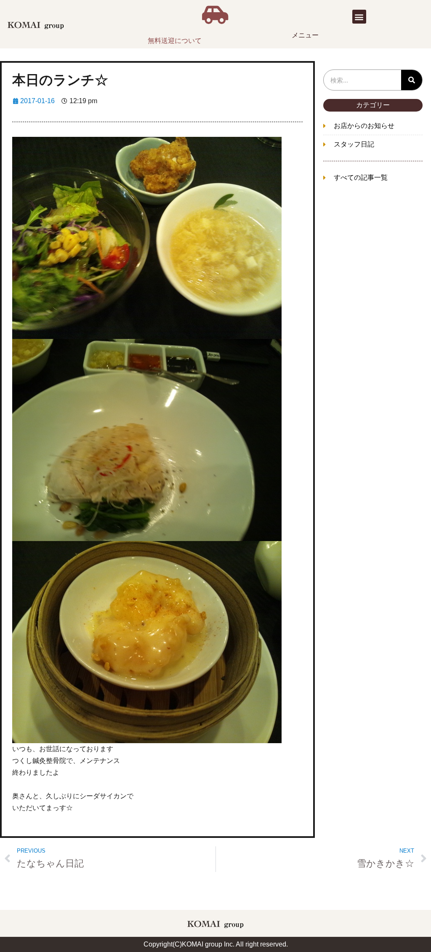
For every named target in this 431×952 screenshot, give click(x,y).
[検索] (411, 80)
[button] (359, 17)
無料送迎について (175, 40)
